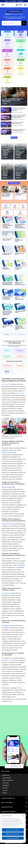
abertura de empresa (6, 94)
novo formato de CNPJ (16, 95)
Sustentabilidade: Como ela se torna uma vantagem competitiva (7, 313)
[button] (2, 193)
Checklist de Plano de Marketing (7, 254)
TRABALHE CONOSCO (6, 778)
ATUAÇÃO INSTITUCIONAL (8, 811)
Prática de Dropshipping (6, 268)
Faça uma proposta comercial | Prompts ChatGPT (5, 173)
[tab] (5, 206)
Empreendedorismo (6, 95)
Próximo (21, 334)
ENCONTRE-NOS (5, 775)
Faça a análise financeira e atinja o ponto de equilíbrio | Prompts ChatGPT (7, 152)
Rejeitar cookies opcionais (12, 834)
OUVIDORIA (4, 790)
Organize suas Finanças (18, 268)
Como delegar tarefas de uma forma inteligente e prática (20, 327)
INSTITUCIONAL (5, 771)
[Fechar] (23, 815)
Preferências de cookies (13, 838)
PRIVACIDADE (5, 787)
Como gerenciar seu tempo (20, 312)
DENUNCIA (4, 793)
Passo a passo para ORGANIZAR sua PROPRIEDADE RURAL (18, 130)
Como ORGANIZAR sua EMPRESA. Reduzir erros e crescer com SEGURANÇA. (19, 109)
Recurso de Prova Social (19, 254)
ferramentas (20, 393)
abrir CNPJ (14, 94)
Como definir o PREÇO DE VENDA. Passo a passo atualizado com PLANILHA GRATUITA (19, 116)
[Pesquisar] (24, 23)
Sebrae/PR (6, 384)
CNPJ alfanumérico (21, 94)
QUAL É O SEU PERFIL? (7, 802)
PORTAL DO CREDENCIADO (7, 780)
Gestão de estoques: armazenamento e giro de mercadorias (8, 283)
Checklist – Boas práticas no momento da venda (20, 283)
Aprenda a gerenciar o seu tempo (20, 194)
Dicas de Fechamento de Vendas (19, 240)
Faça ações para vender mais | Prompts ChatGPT (20, 173)
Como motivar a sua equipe (8, 326)
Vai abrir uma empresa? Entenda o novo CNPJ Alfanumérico (8, 226)
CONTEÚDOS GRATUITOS (8, 798)
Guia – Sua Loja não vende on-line (7, 239)
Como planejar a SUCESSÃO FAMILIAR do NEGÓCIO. (17, 123)
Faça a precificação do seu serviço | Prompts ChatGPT (20, 153)
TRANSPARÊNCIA (5, 785)
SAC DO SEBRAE (5, 782)
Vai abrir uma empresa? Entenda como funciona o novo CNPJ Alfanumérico (12, 100)
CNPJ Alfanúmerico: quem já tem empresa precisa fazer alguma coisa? (20, 226)
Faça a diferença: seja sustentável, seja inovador (6, 195)
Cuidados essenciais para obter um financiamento (8, 298)
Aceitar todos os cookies (13, 829)
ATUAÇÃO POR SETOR (7, 807)
